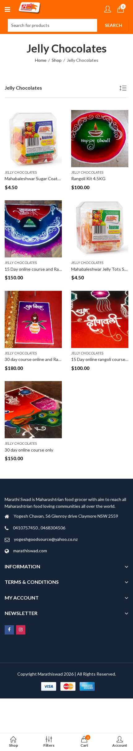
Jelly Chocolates (21, 172)
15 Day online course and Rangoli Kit (40, 269)
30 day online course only (29, 449)
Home (40, 60)
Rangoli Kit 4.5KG (88, 178)
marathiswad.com (30, 550)
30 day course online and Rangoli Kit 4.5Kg (46, 359)
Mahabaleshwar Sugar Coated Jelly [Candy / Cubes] (54, 178)
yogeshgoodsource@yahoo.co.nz (46, 539)
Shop (57, 60)
